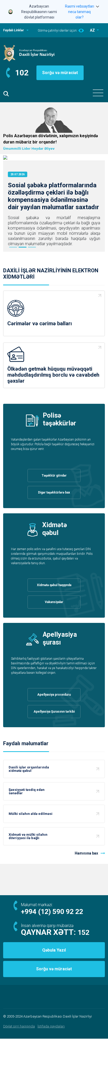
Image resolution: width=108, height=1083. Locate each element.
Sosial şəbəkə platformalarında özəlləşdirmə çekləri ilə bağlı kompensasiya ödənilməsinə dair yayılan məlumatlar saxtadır (53, 196)
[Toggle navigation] (98, 92)
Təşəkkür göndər (54, 475)
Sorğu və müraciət (60, 72)
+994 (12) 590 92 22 (52, 912)
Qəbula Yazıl (54, 950)
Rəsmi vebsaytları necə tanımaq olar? (79, 11)
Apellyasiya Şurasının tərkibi (54, 711)
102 (22, 72)
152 (83, 932)
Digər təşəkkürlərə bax (54, 492)
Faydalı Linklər (13, 30)
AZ (93, 30)
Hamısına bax (86, 853)
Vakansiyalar (54, 602)
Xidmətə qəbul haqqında (54, 585)
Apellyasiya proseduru (54, 694)
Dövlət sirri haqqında (19, 1026)
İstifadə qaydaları (51, 1026)
